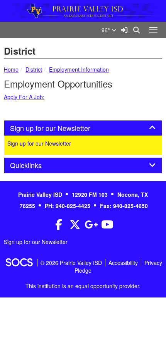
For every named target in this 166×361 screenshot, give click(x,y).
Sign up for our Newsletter (39, 143)
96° (107, 30)
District (33, 69)
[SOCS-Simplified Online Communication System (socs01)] (19, 262)
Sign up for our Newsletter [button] (58, 128)
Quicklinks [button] (34, 165)
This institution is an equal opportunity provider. (83, 286)
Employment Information (79, 69)
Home (11, 69)
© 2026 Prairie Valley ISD (71, 262)
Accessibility (123, 262)
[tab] (83, 128)
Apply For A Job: (24, 97)
